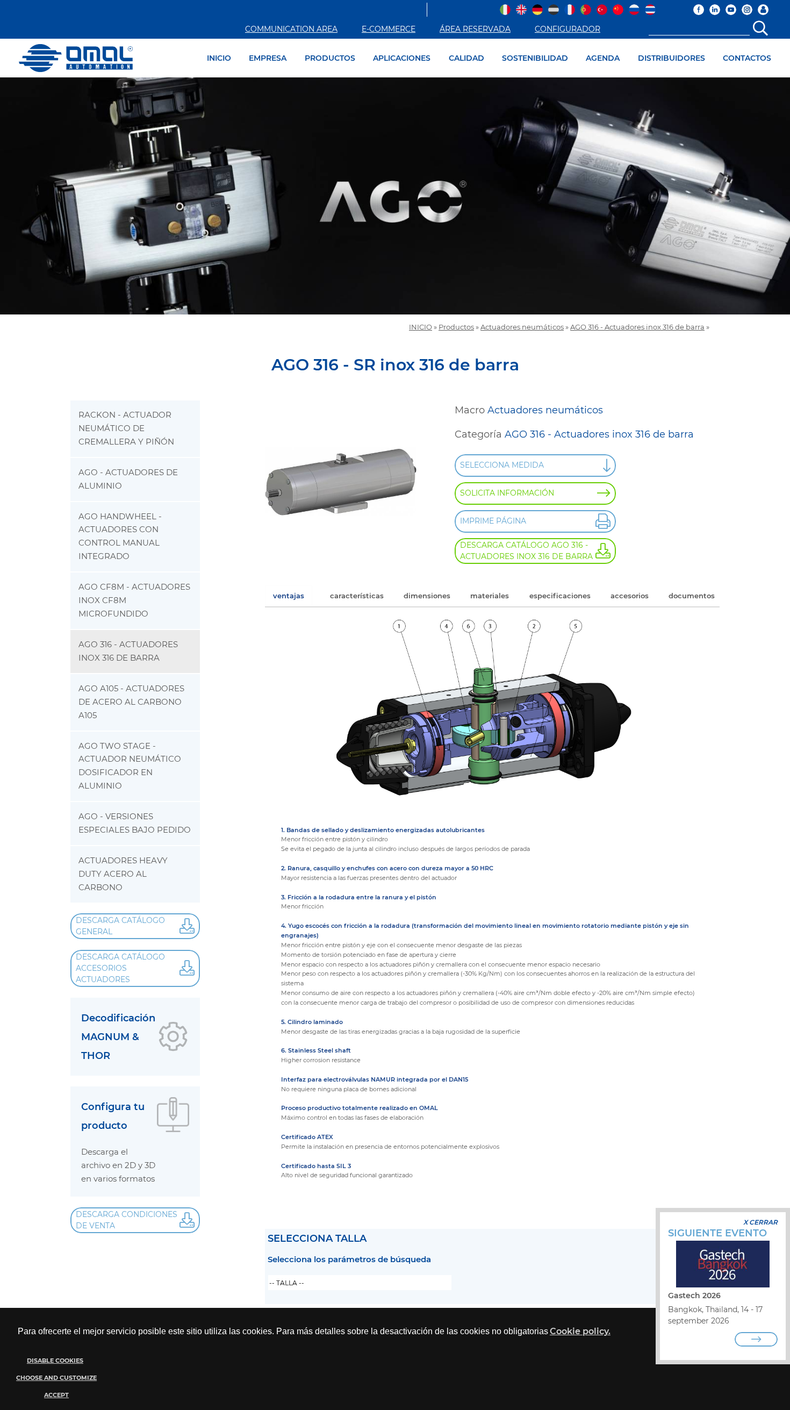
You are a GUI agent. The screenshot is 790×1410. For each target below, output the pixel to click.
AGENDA (603, 58)
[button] (55, 1378)
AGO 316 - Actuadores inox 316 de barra (637, 327)
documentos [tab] (692, 595)
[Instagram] (747, 9)
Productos (456, 327)
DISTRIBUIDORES (671, 58)
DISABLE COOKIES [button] (55, 1360)
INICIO (219, 58)
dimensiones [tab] (427, 595)
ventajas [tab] (288, 595)
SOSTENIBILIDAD (535, 58)
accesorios (630, 595)
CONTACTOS (747, 58)
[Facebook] (699, 9)
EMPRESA (267, 58)
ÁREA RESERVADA (475, 29)
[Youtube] (731, 9)
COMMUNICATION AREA (291, 29)
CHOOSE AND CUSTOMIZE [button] (56, 1378)
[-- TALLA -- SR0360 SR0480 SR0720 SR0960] (359, 1283)
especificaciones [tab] (560, 595)
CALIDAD (466, 58)
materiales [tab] (489, 595)
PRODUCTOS (330, 58)
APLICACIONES (401, 58)
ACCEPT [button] (56, 1395)
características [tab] (357, 595)
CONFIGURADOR (567, 29)
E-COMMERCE (388, 29)
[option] (395, 195)
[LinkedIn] (715, 9)
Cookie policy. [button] (580, 1331)
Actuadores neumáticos (522, 327)
